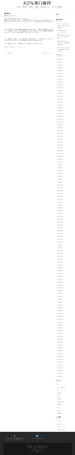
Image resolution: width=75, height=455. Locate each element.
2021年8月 (60, 230)
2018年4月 (60, 339)
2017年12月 (60, 350)
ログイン (59, 421)
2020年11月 (60, 253)
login (37, 452)
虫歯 (58, 407)
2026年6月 (60, 65)
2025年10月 (60, 87)
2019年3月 (60, 308)
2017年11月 (60, 353)
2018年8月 (60, 328)
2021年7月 (60, 233)
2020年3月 (60, 273)
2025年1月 (60, 113)
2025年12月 (60, 82)
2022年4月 (60, 207)
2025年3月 (60, 107)
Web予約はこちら (45, 7)
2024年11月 (60, 119)
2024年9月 (60, 125)
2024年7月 (60, 130)
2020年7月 (60, 262)
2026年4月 (60, 70)
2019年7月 (60, 296)
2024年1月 (60, 147)
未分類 (12, 46)
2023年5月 (60, 170)
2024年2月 (60, 145)
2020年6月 (60, 265)
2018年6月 (60, 333)
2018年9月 (60, 325)
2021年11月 (60, 222)
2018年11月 (60, 319)
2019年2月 (60, 310)
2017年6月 (60, 368)
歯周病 (59, 399)
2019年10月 (60, 288)
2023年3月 (60, 176)
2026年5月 (60, 67)
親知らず (59, 410)
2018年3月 (60, 342)
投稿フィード (60, 424)
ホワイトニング (61, 390)
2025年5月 (60, 102)
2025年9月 (60, 90)
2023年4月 (60, 173)
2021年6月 (60, 236)
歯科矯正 (59, 404)
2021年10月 (60, 225)
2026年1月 (60, 79)
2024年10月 (60, 122)
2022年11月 (60, 187)
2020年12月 (60, 250)
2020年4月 (60, 270)
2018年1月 (60, 348)
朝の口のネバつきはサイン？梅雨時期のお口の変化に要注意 (63, 49)
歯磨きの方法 (60, 401)
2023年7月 (60, 165)
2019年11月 (60, 285)
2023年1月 (60, 182)
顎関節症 (59, 413)
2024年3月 (60, 142)
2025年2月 (60, 110)
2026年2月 (60, 76)
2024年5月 (60, 136)
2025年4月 (60, 105)
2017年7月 (60, 365)
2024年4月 (60, 139)
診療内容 (24, 7)
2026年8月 (60, 59)
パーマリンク (17, 46)
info (58, 384)
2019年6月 (60, 299)
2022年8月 (60, 196)
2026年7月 (60, 62)
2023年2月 (60, 179)
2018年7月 (60, 330)
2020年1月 (60, 279)
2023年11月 (60, 153)
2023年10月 (60, 156)
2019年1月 (60, 313)
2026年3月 (60, 73)
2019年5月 (60, 302)
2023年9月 (60, 159)
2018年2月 (60, 345)
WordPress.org (61, 430)
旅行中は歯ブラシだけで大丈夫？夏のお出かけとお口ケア (63, 36)
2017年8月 (60, 362)
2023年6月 (60, 167)
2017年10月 (60, 356)
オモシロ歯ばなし (61, 387)
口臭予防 (59, 393)
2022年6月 (60, 202)
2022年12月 (60, 185)
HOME (19, 7)
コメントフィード (61, 427)
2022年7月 (60, 199)
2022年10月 (60, 190)
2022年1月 (60, 216)
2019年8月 (60, 293)
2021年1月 (60, 247)
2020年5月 (60, 268)
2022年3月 (60, 210)
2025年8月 (60, 93)
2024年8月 (60, 127)
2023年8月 (60, 162)
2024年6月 (60, 133)
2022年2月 (60, 213)
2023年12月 (60, 150)
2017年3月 (60, 376)
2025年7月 (60, 96)
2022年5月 (60, 205)
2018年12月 (60, 316)
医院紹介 (31, 7)
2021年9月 (60, 227)
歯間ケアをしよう (48, 53)
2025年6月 (60, 99)
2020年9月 (60, 256)
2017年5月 (60, 370)
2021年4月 (60, 242)
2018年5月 (60, 336)
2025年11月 (60, 85)
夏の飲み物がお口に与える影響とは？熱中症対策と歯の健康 (63, 42)
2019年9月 (60, 290)
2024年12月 (60, 116)
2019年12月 (60, 282)
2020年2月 (60, 276)
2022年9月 (60, 193)
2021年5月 (60, 239)
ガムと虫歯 (7, 53)
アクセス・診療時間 (56, 7)
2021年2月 (60, 245)
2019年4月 (60, 305)
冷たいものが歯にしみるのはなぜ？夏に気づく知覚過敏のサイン (63, 25)
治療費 (36, 7)
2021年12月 (60, 219)
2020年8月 (60, 259)
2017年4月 (60, 373)
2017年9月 (60, 359)
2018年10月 (60, 322)
